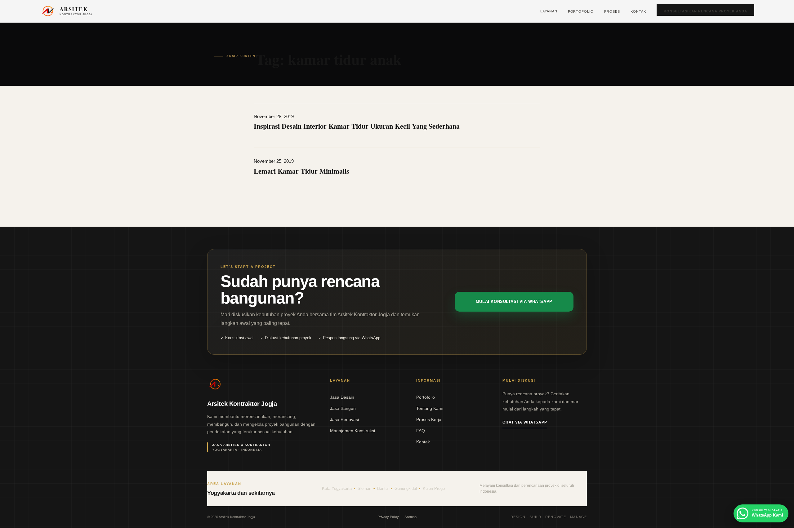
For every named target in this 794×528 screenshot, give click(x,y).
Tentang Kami (429, 408)
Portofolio (581, 11)
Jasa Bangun (343, 408)
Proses (612, 11)
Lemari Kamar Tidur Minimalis (301, 171)
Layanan (548, 11)
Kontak (638, 11)
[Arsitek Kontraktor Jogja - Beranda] (215, 384)
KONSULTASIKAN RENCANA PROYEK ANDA (705, 11)
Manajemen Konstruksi (352, 430)
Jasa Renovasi (344, 419)
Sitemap (410, 517)
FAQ (420, 430)
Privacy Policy (388, 517)
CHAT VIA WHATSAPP (524, 422)
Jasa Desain (342, 397)
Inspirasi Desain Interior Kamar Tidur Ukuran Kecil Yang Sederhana (357, 126)
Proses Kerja (428, 419)
